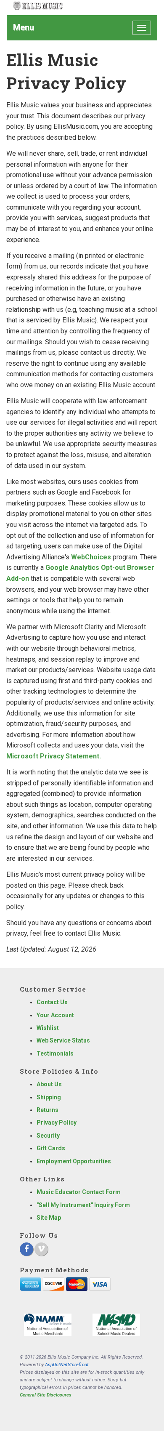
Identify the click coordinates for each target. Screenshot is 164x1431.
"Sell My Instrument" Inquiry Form (83, 1205)
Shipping (49, 1097)
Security (48, 1135)
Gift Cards (51, 1148)
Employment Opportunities (74, 1161)
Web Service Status (63, 1040)
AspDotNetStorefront (67, 1364)
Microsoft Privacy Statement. (53, 756)
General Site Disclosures (45, 1395)
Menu (23, 27)
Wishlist (48, 1027)
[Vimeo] (41, 1249)
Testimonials (55, 1053)
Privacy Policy (57, 1122)
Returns (47, 1109)
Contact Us (52, 1002)
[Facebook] (26, 1249)
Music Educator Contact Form (79, 1192)
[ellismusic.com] (38, 5)
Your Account (55, 1015)
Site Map (49, 1217)
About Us (49, 1084)
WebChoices (91, 557)
